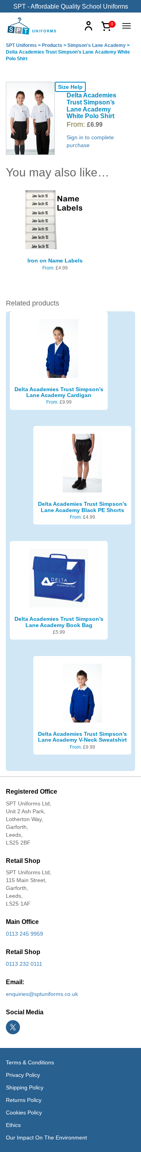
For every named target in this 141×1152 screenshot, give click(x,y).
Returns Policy (24, 1100)
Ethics (13, 1125)
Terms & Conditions (30, 1062)
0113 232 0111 (24, 964)
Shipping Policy (24, 1087)
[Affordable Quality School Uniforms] (32, 25)
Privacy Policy (23, 1075)
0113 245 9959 (24, 934)
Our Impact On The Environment (46, 1137)
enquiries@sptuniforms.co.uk (42, 994)
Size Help (70, 87)
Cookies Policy (24, 1112)
